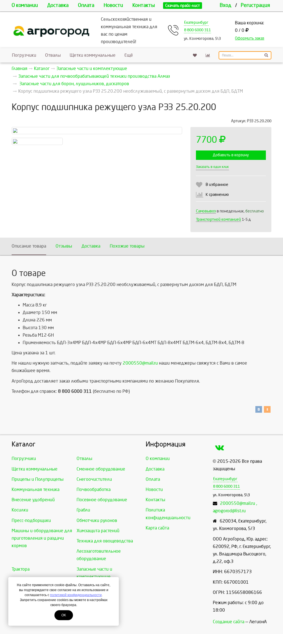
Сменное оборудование (101, 469)
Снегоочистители (94, 479)
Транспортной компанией (218, 219)
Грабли (83, 510)
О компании (25, 5)
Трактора (21, 569)
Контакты (143, 5)
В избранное (217, 185)
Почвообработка (94, 489)
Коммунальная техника (35, 489)
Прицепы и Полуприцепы (38, 479)
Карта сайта (157, 528)
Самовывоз (206, 211)
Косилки (20, 510)
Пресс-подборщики (31, 520)
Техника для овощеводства (105, 541)
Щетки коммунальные (93, 55)
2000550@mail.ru (140, 363)
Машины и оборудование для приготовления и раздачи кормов (42, 538)
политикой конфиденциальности (76, 595)
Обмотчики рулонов (97, 520)
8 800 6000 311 (197, 30)
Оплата (86, 5)
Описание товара (29, 246)
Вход (225, 5)
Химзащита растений (98, 530)
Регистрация (255, 5)
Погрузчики (24, 55)
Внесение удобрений (33, 499)
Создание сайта (228, 621)
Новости (113, 5)
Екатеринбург (196, 22)
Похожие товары (127, 246)
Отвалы (53, 55)
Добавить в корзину (231, 155)
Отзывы (64, 246)
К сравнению (217, 195)
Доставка (58, 5)
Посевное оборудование (102, 499)
